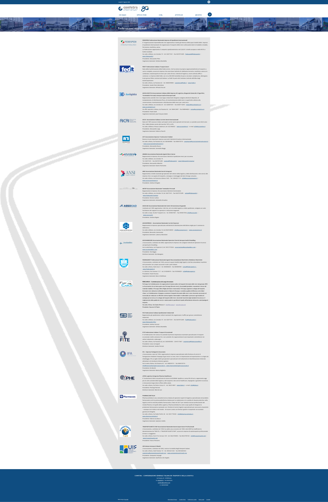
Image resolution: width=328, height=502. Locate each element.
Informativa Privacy (172, 499)
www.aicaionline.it (182, 126)
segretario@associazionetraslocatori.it (196, 141)
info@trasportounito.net (198, 436)
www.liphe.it (180, 385)
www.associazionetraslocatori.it (153, 144)
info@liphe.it (194, 385)
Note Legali (201, 499)
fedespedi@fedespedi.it (192, 54)
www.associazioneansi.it (150, 180)
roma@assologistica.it (197, 109)
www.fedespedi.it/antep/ (150, 195)
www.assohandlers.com (149, 249)
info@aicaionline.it (199, 126)
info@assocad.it (192, 213)
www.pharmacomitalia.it (150, 416)
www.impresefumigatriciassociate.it (177, 366)
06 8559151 (161, 480)
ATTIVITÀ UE (179, 15)
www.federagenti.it (149, 269)
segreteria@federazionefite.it (192, 341)
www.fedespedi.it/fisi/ (149, 322)
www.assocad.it (148, 215)
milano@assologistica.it (193, 105)
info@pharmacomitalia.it (185, 414)
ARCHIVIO (198, 15)
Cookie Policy (182, 499)
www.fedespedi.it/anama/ (186, 161)
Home (120, 23)
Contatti (208, 499)
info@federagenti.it (189, 271)
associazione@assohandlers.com (185, 247)
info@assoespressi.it (181, 230)
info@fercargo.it (170, 305)
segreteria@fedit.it (181, 83)
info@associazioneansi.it (189, 178)
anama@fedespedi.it (170, 161)
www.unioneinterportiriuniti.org (177, 453)
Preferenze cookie (192, 499)
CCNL (161, 15)
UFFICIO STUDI (141, 15)
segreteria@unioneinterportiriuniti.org (154, 453)
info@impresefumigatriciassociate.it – (154, 366)
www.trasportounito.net (150, 438)
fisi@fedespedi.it (190, 320)
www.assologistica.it (148, 107)
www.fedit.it (192, 83)
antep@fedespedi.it (191, 193)
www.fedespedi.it (147, 56)
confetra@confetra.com (164, 482)
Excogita (126, 499)
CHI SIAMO (122, 15)
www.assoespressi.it (195, 230)
